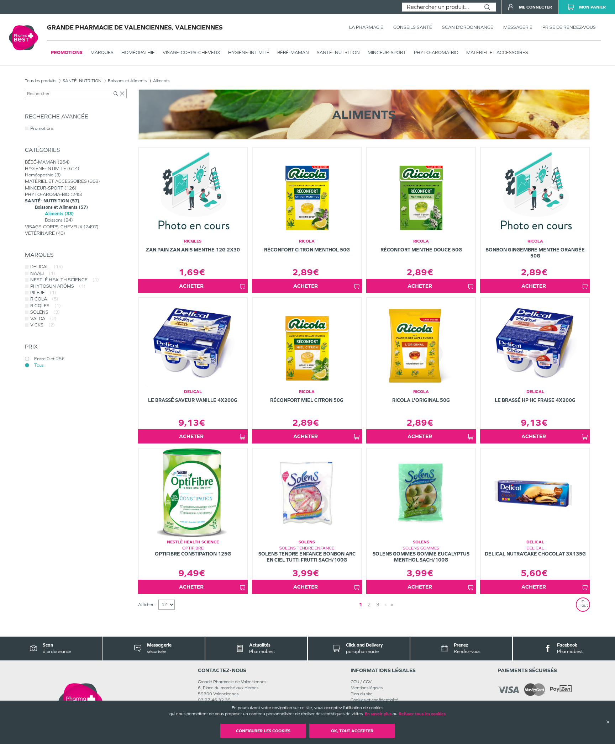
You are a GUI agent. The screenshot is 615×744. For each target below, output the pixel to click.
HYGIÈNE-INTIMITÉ (248, 52)
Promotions (67, 52)
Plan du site (362, 693)
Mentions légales (367, 687)
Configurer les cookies (263, 730)
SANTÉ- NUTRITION (338, 52)
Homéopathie (138, 52)
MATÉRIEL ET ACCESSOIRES (497, 52)
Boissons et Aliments (127, 80)
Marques (102, 52)
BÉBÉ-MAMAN (293, 52)
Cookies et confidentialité (374, 699)
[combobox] (440, 7)
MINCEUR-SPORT (387, 52)
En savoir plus (378, 713)
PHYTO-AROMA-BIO (436, 52)
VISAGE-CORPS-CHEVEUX (191, 52)
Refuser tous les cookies (422, 713)
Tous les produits (40, 80)
